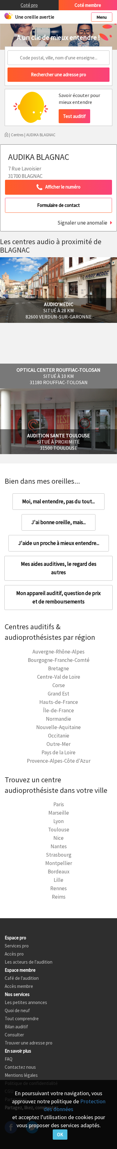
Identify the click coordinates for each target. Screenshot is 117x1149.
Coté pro (29, 5)
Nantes (59, 846)
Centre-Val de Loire (58, 676)
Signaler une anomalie (82, 222)
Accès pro (14, 954)
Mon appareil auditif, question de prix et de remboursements (58, 597)
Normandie (58, 718)
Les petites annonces (26, 1002)
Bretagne (58, 668)
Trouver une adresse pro (28, 1043)
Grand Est (58, 693)
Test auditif (74, 116)
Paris (58, 804)
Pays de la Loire (58, 752)
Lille (58, 880)
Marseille (58, 812)
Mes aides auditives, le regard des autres (58, 568)
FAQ (8, 1059)
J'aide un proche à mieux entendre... (58, 543)
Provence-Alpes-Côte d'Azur (58, 760)
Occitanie (58, 735)
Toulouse (58, 829)
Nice (58, 838)
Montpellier (58, 863)
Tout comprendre (22, 1018)
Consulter (14, 1035)
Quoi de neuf (17, 1010)
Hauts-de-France (58, 702)
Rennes (58, 888)
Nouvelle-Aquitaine (58, 727)
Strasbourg (58, 854)
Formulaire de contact (58, 205)
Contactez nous (20, 1067)
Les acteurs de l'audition (28, 962)
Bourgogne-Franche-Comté (59, 660)
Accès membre (19, 986)
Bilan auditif (16, 1027)
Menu (102, 17)
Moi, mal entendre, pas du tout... (58, 501)
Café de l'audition (22, 978)
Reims (59, 896)
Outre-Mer (58, 744)
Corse (58, 685)
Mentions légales (21, 1075)
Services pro (17, 946)
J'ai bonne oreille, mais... (58, 522)
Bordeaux (59, 871)
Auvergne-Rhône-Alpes (58, 651)
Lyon (58, 821)
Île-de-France (58, 710)
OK (60, 1134)
